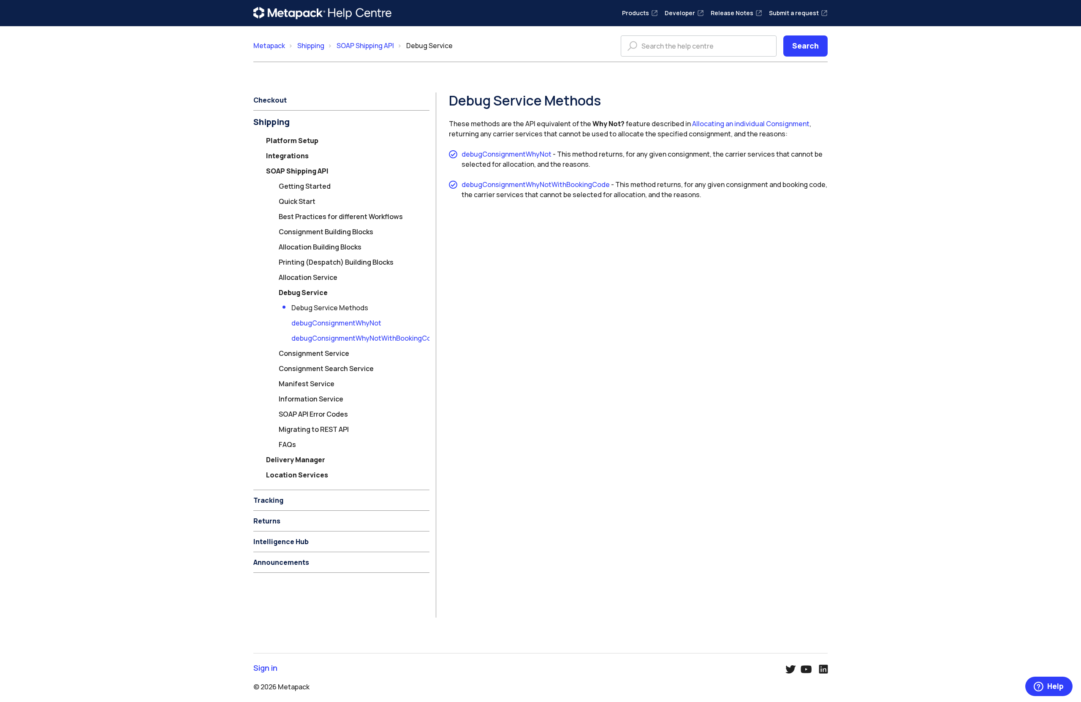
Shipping (310, 45)
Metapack (269, 45)
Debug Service (429, 45)
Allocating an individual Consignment (750, 123)
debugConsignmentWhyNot (336, 323)
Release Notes (732, 13)
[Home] (322, 13)
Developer (680, 13)
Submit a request (794, 13)
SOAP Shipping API (365, 45)
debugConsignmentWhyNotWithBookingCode (365, 338)
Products (635, 13)
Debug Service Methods (329, 307)
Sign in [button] (265, 668)
